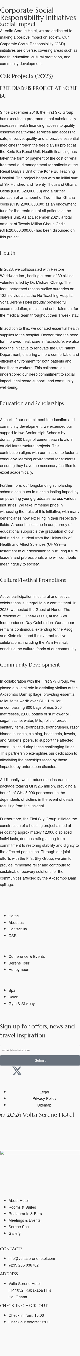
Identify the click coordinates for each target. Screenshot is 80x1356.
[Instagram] (28, 1071)
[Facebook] (5, 1071)
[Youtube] (52, 1071)
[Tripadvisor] (40, 1071)
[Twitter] (17, 1340)
